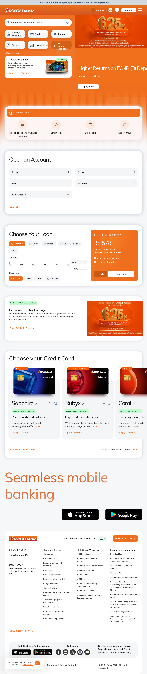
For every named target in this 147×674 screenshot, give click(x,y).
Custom (54, 278)
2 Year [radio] (39, 278)
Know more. (28, 664)
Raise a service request (53, 574)
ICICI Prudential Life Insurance (90, 566)
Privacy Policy (67, 665)
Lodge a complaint (51, 583)
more (37, 426)
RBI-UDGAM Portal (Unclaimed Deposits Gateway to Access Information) (124, 604)
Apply (12, 73)
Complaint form (50, 588)
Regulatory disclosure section (123, 577)
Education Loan (71, 243)
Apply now (121, 274)
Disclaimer (51, 665)
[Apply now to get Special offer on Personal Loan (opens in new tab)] (111, 65)
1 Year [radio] (28, 278)
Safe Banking (116, 554)
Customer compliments (53, 618)
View (134, 449)
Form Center (48, 570)
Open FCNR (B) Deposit (22, 328)
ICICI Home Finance (85, 591)
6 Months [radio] (16, 278)
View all (14, 207)
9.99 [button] (114, 235)
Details (25, 73)
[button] (38, 22)
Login (127, 10)
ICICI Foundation (84, 554)
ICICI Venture (82, 574)
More (136, 426)
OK (37, 663)
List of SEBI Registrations (121, 611)
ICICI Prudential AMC (86, 570)
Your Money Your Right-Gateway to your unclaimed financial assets (122, 619)
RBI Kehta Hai (116, 573)
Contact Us (48, 554)
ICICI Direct (81, 579)
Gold (13, 250)
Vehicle (51, 243)
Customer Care (50, 558)
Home (35, 243)
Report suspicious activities (55, 579)
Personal (19, 243)
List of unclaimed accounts (55, 607)
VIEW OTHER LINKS (20, 631)
